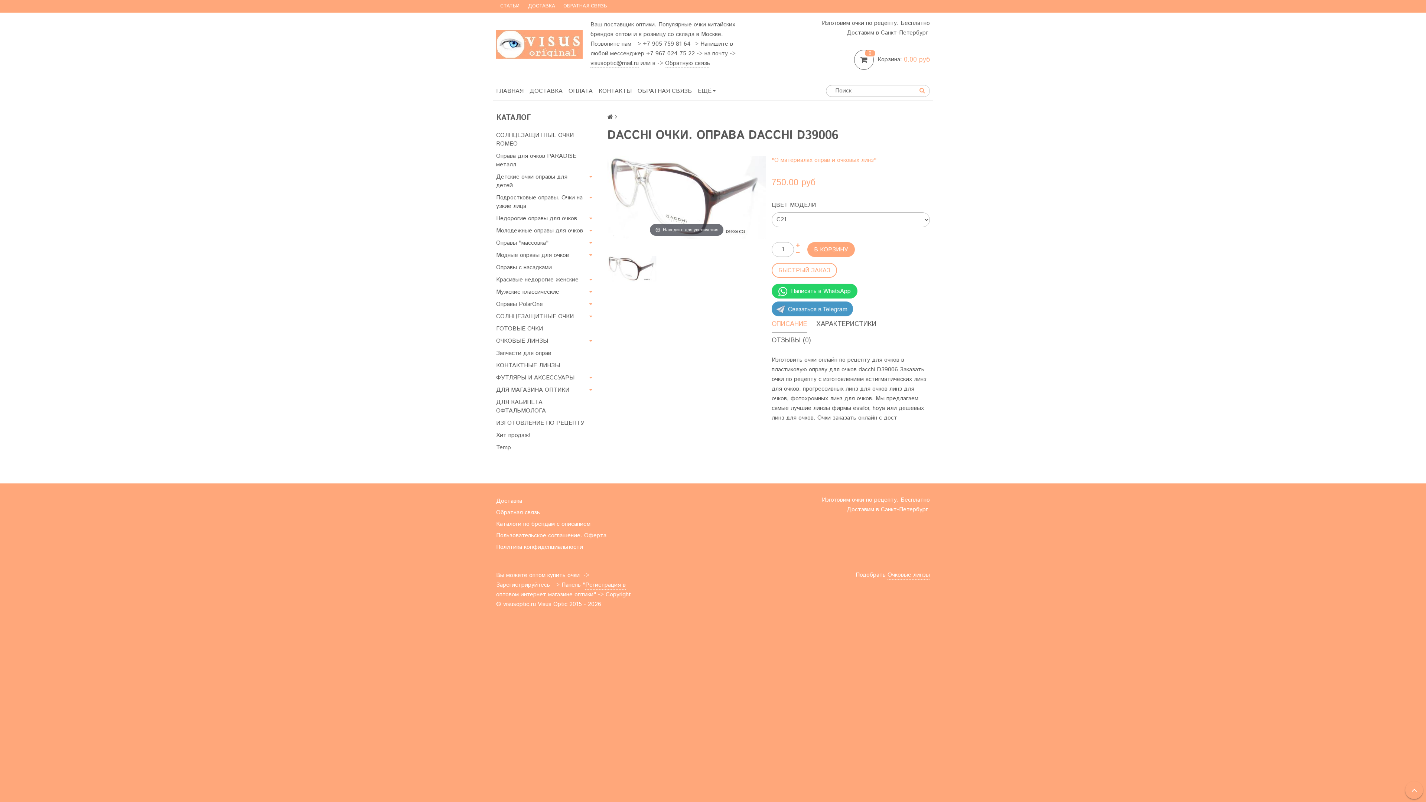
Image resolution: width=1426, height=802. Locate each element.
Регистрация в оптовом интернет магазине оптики (561, 590)
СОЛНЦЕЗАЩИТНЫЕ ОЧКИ (535, 316)
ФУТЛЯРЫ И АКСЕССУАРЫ (535, 378)
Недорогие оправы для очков (536, 218)
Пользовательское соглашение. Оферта (551, 535)
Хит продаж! (513, 435)
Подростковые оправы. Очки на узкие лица (539, 202)
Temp (503, 447)
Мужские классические (527, 292)
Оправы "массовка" (522, 243)
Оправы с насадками (524, 267)
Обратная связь (585, 6)
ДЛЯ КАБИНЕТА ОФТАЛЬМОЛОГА (521, 406)
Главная (510, 91)
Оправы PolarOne (519, 304)
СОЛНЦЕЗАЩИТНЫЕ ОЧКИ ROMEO (535, 139)
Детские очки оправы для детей (531, 181)
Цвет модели (794, 205)
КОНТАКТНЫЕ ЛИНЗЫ (528, 365)
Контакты (615, 91)
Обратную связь (687, 63)
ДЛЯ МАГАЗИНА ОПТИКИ (532, 390)
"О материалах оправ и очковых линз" (824, 160)
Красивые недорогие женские (537, 280)
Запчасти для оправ (523, 353)
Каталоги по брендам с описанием (543, 524)
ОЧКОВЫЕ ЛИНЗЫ (522, 341)
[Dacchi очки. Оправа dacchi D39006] (632, 269)
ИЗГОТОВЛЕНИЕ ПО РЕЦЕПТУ (540, 423)
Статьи (510, 6)
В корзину (831, 249)
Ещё (705, 91)
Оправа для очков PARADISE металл (536, 160)
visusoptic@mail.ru (614, 63)
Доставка (541, 6)
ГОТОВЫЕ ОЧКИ (519, 329)
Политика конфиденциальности (539, 547)
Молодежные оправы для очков (539, 230)
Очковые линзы (909, 575)
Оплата (581, 91)
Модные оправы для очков (532, 255)
